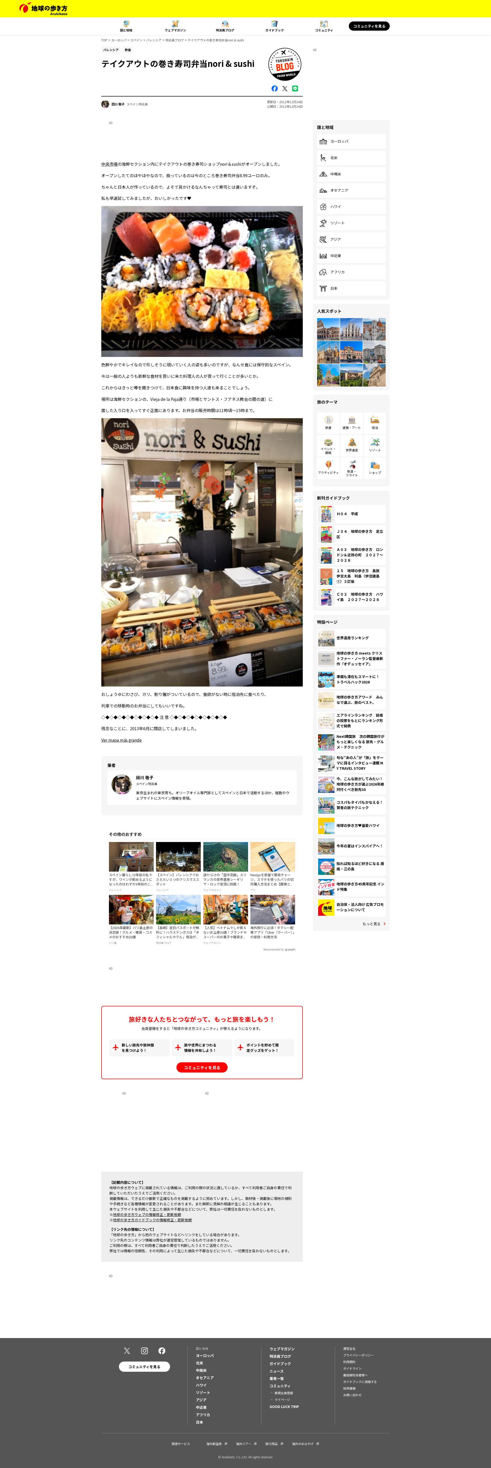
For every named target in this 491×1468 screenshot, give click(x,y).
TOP (104, 40)
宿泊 (375, 427)
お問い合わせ (352, 1395)
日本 (334, 288)
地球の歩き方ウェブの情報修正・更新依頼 (147, 1214)
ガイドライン (352, 1368)
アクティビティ (328, 472)
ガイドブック (274, 30)
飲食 (328, 427)
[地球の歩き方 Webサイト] (43, 8)
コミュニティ (324, 30)
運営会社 (349, 1348)
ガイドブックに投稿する (360, 1381)
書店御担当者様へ (355, 1375)
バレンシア (154, 40)
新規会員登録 (284, 1393)
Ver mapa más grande (121, 740)
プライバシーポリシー (358, 1355)
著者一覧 (277, 1378)
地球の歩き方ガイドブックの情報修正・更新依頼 (152, 1219)
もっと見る (372, 923)
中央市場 (109, 164)
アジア (335, 239)
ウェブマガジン (175, 30)
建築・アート (352, 427)
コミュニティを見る (369, 26)
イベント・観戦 (328, 450)
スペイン (136, 40)
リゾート (337, 223)
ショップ (375, 472)
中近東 (335, 256)
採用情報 (349, 1388)
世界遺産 (352, 450)
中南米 (335, 174)
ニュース (277, 1371)
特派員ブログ (225, 30)
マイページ (282, 1399)
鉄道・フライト (352, 473)
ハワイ (335, 207)
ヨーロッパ (119, 40)
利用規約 (349, 1361)
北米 (334, 158)
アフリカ (337, 272)
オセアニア (339, 190)
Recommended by (273, 949)
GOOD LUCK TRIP (284, 1406)
